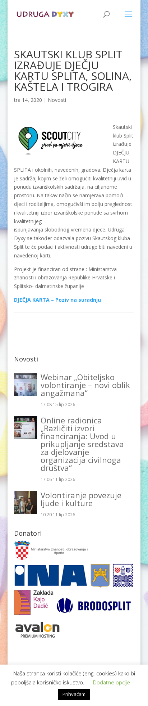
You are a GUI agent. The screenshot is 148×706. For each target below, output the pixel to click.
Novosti (57, 99)
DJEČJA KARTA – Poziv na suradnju (57, 299)
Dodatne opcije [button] (111, 682)
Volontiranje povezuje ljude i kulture (81, 499)
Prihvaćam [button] (74, 694)
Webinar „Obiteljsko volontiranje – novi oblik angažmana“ (85, 385)
